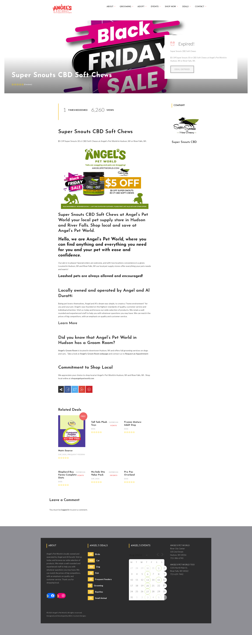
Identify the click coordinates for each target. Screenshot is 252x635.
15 (158, 579)
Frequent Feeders (76, 454)
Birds (95, 554)
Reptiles (96, 592)
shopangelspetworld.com (82, 378)
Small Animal (98, 598)
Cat (60, 454)
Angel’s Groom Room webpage (94, 353)
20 (147, 585)
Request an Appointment (136, 353)
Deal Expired (182, 69)
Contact (199, 7)
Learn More (67, 323)
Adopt (141, 7)
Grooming (125, 7)
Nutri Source (65, 451)
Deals (185, 7)
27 (147, 591)
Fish (94, 573)
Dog (64, 454)
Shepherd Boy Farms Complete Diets (67, 475)
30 (147, 568)
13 (147, 579)
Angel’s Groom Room (67, 350)
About (110, 7)
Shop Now (170, 7)
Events (155, 7)
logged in (65, 509)
